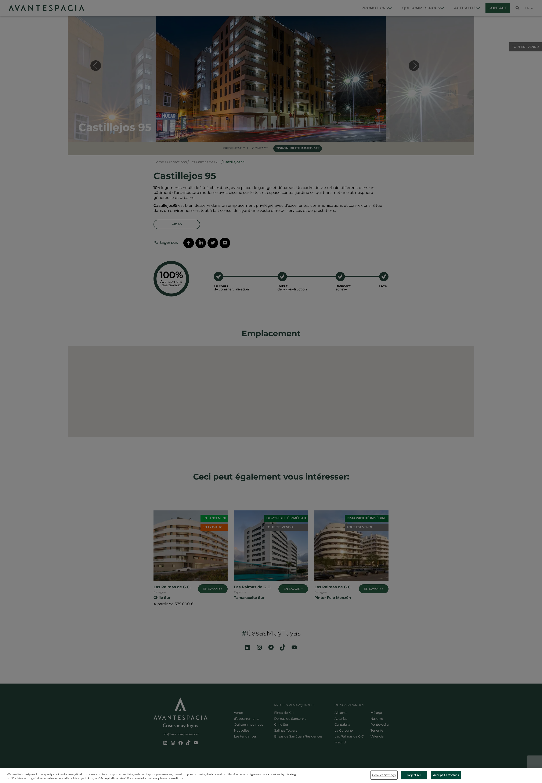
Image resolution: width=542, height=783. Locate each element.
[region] (271, 775)
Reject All (413, 775)
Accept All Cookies (446, 775)
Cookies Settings (383, 775)
